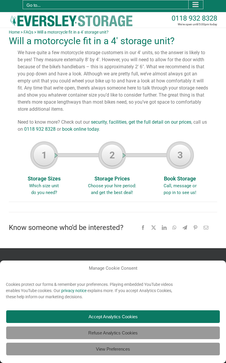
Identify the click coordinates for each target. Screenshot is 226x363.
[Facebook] (143, 227)
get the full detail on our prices (160, 122)
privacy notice (74, 290)
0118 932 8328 (194, 18)
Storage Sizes (44, 172)
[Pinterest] (195, 227)
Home (14, 32)
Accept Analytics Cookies (113, 316)
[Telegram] (185, 227)
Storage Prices (112, 172)
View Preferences (113, 349)
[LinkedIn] (164, 227)
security (99, 122)
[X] (153, 227)
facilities (118, 122)
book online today (80, 129)
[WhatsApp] (175, 227)
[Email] (206, 227)
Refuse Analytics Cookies (113, 332)
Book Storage (180, 172)
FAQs (28, 32)
